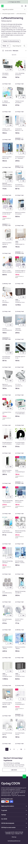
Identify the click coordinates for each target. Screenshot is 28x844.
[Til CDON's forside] (2, 6)
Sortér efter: (8, 50)
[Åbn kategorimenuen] (25, 6)
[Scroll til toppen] (24, 776)
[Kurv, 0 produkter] (22, 6)
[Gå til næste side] (24, 749)
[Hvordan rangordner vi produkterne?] (3, 50)
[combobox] (14, 9)
